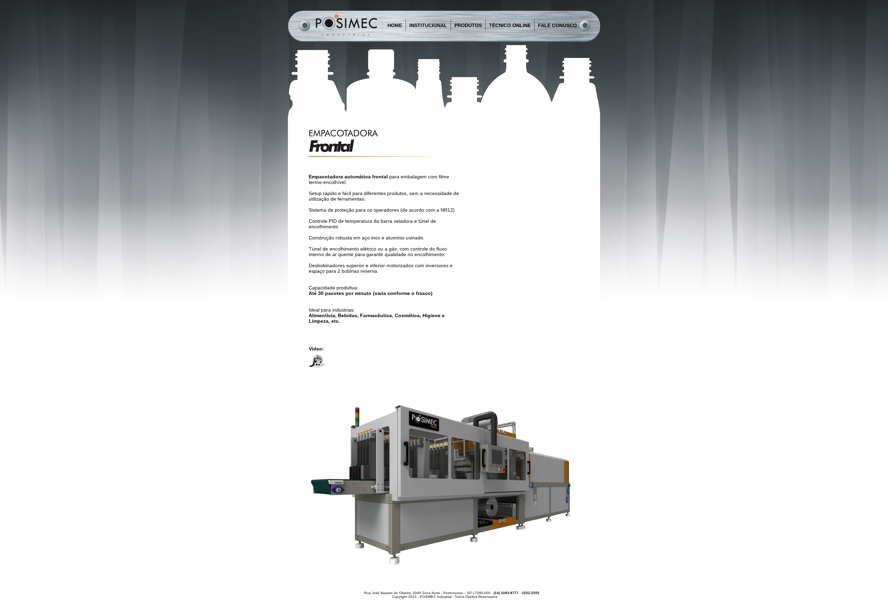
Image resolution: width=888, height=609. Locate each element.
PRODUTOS (468, 25)
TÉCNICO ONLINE (510, 25)
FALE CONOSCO (557, 25)
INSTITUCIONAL (428, 25)
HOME (394, 25)
